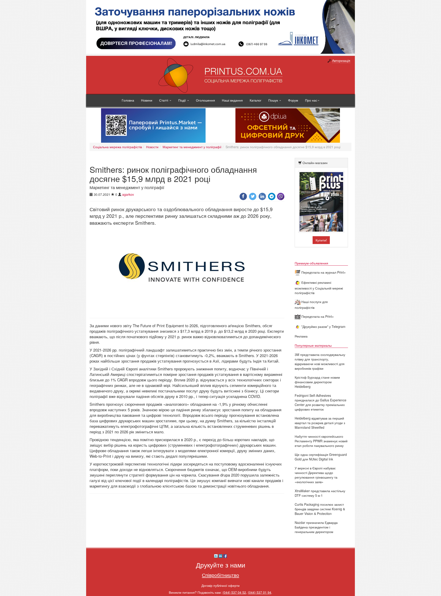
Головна (128, 100)
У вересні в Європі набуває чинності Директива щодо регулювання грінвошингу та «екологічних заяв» (316, 475)
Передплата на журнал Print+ (323, 272)
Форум (293, 100)
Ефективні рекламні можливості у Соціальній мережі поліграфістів (319, 287)
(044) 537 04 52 (234, 592)
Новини (146, 100)
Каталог (255, 100)
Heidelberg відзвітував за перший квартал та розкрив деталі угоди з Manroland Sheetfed (320, 423)
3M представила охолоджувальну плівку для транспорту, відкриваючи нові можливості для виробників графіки (320, 361)
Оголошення (205, 100)
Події (182, 100)
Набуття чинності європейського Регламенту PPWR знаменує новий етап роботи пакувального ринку (321, 441)
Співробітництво (220, 574)
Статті (164, 100)
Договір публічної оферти (220, 585)
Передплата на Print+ (317, 316)
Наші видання (232, 100)
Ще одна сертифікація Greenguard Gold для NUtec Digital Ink (321, 456)
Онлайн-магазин (315, 162)
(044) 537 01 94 (259, 592)
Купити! (321, 240)
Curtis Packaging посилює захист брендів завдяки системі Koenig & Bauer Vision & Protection (320, 509)
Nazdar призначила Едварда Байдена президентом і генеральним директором (316, 527)
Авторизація (341, 60)
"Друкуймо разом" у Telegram (322, 326)
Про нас (311, 100)
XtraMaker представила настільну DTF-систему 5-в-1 (320, 493)
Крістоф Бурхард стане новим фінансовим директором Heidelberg (317, 382)
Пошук (273, 100)
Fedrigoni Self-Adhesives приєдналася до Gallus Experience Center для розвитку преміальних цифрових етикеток (320, 402)
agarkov (128, 194)
